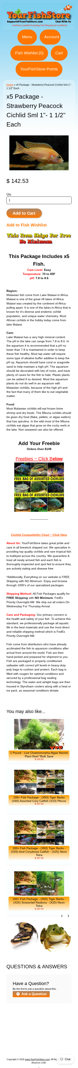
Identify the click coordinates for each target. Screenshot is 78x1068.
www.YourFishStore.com (37, 1059)
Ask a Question (34, 994)
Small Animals (24, 1043)
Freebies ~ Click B (34, 458)
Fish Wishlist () (29, 53)
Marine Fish (26, 1023)
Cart (59, 53)
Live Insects (50, 1038)
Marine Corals (50, 1023)
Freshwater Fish (24, 1033)
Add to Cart (24, 213)
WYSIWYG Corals (26, 1019)
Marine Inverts (22, 1028)
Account (51, 37)
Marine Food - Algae (52, 1028)
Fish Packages (55, 1019)
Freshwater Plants (53, 1033)
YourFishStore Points (39, 69)
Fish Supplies (39, 1048)
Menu (27, 37)
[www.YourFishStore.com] (39, 27)
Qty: (9, 194)
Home (9, 85)
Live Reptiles (28, 1038)
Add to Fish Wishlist (26, 225)
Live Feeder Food (52, 1043)
